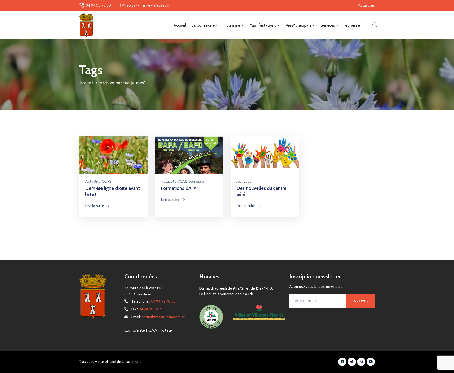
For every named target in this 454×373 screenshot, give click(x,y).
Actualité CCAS (98, 181)
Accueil (180, 25)
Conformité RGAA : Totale (148, 330)
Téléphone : (153, 301)
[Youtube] (371, 362)
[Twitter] (352, 362)
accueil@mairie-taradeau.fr (148, 5)
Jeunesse (196, 181)
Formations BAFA (178, 188)
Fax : (146, 309)
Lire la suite (94, 206)
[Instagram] (361, 362)
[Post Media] (113, 159)
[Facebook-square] (342, 362)
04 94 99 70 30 (98, 5)
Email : (158, 317)
